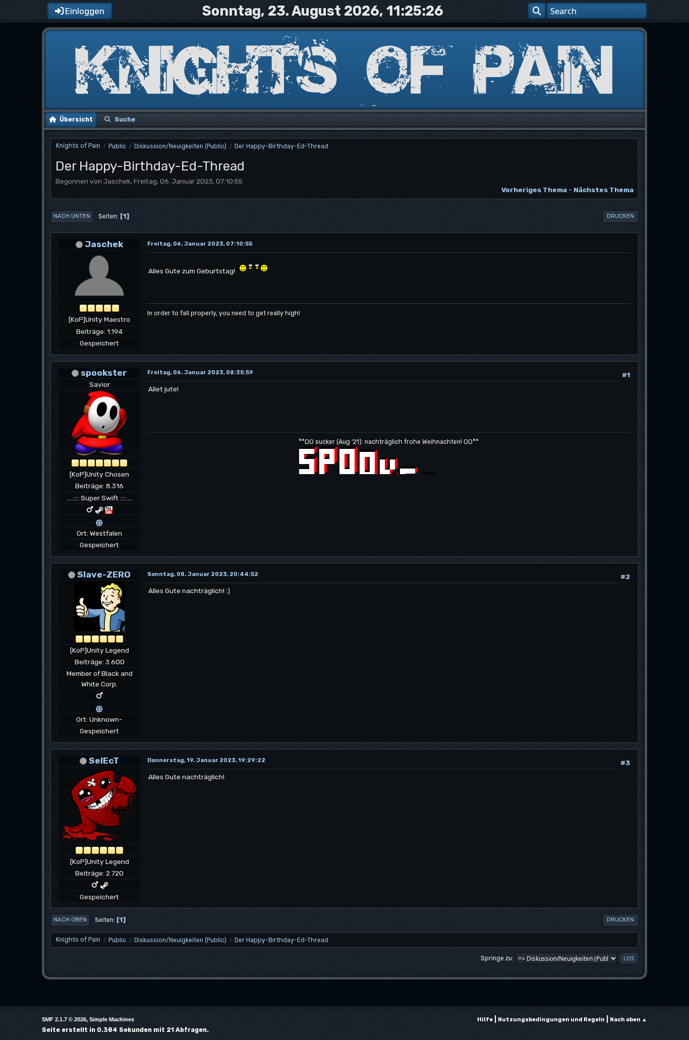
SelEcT (104, 760)
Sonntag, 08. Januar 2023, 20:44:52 (202, 574)
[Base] (99, 521)
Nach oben (70, 919)
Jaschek (104, 244)
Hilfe (485, 1019)
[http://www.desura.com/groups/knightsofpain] (99, 708)
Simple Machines (111, 1019)
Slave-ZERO (104, 574)
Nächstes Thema (603, 190)
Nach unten (71, 216)
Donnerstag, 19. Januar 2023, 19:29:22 (206, 760)
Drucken (620, 216)
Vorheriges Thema (534, 190)
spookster (104, 372)
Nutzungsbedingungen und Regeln (551, 1019)
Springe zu (496, 958)
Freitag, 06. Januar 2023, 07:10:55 (199, 244)
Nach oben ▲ (628, 1019)
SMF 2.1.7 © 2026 (64, 1019)
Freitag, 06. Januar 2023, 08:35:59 (200, 372)
